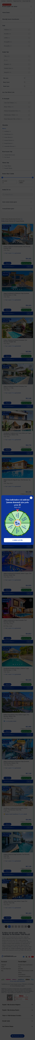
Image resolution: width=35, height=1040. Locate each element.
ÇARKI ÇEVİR (18, 540)
